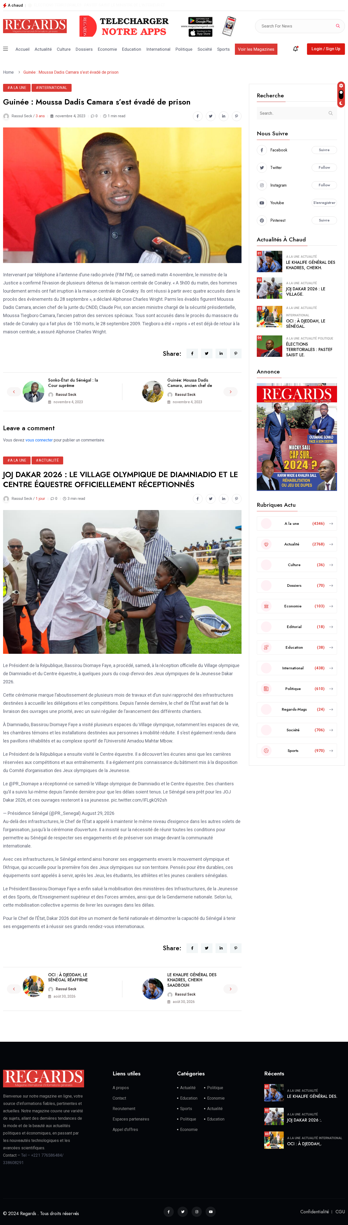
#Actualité (47, 460)
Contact (119, 1098)
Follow (324, 167)
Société (204, 49)
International (158, 49)
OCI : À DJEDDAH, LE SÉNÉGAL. (305, 323)
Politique (184, 49)
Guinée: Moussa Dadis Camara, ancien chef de (189, 382)
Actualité (43, 49)
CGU (340, 1211)
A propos (121, 1087)
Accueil (23, 49)
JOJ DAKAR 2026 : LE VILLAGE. (305, 291)
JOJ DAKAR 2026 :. (304, 1120)
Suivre (324, 150)
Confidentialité (314, 1211)
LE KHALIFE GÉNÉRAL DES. (312, 1096)
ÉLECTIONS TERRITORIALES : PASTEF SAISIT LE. (309, 349)
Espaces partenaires (131, 1119)
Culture (64, 49)
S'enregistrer (324, 202)
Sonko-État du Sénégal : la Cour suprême (73, 382)
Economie (107, 49)
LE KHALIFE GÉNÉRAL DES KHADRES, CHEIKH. (310, 265)
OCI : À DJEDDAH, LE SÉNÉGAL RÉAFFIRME (68, 977)
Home (9, 72)
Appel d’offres (125, 1129)
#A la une (16, 88)
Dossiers (84, 49)
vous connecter (39, 440)
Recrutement (124, 1108)
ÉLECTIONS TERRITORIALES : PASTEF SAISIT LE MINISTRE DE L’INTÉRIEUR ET (99, 5)
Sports (223, 49)
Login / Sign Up (326, 48)
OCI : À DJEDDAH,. (304, 1144)
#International (51, 88)
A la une (293, 256)
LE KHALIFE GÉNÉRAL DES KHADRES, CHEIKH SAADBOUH (192, 980)
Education (131, 49)
